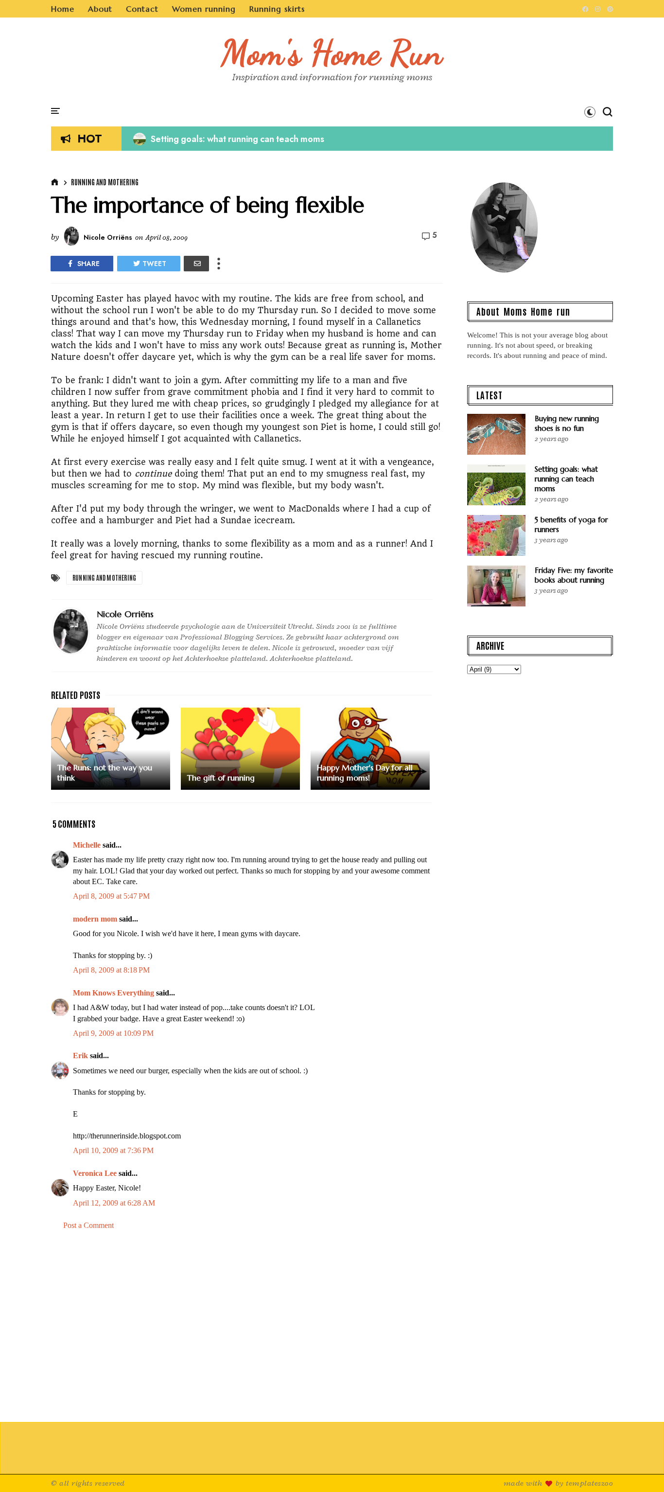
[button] (589, 111)
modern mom (95, 919)
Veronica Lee (95, 1173)
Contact (142, 9)
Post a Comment (88, 1225)
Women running (204, 9)
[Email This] (196, 263)
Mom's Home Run (332, 52)
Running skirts (277, 9)
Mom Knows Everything (113, 993)
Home (62, 9)
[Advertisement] (247, 1321)
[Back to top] (639, 1468)
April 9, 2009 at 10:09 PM (113, 1033)
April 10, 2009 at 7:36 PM (113, 1150)
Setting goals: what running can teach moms (229, 139)
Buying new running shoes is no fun (567, 423)
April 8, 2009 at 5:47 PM (111, 896)
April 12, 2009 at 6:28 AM (114, 1203)
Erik (80, 1055)
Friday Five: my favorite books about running (574, 575)
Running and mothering (105, 182)
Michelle (87, 845)
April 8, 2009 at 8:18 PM (111, 970)
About (100, 9)
